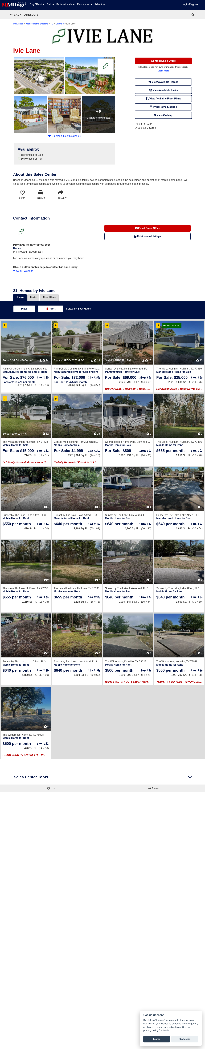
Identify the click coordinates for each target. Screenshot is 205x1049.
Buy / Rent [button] (36, 4)
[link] (193, 14)
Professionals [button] (64, 4)
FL (51, 23)
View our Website (23, 271)
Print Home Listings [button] (164, 107)
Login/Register (190, 4)
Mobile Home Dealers (37, 23)
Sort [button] (52, 308)
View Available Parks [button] (165, 90)
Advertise (99, 4)
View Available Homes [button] (164, 82)
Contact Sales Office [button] (163, 60)
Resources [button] (83, 4)
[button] (24, 14)
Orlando (60, 23)
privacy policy (150, 1030)
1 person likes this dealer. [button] (66, 136)
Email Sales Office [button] (149, 228)
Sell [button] (49, 4)
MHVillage (18, 23)
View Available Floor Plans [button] (165, 98)
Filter (24, 308)
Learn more (163, 70)
